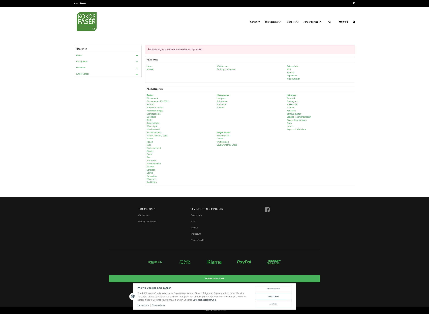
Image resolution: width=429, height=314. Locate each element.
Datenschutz (196, 215)
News (76, 3)
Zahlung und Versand (147, 221)
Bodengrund (292, 101)
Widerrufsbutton (214, 278)
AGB (193, 221)
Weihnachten (223, 141)
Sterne (150, 172)
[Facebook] (353, 3)
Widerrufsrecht (197, 240)
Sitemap (194, 227)
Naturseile (151, 160)
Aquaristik (291, 110)
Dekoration (152, 176)
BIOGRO (150, 104)
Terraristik (291, 98)
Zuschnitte (221, 104)
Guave (289, 123)
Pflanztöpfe (152, 126)
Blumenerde (152, 98)
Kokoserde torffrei (155, 107)
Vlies (149, 144)
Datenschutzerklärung (204, 299)
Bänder (150, 151)
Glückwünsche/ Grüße (227, 144)
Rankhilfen (152, 182)
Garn (149, 157)
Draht (149, 154)
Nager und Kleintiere (296, 129)
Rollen (150, 141)
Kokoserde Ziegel (155, 110)
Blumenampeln (154, 132)
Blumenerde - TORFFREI (158, 101)
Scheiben (151, 169)
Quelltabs (151, 116)
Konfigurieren (273, 296)
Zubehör (221, 107)
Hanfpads (221, 98)
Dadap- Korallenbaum (297, 120)
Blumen (150, 166)
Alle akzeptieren (273, 289)
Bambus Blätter (294, 113)
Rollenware (222, 101)
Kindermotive (223, 135)
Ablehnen (273, 304)
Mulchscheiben (154, 163)
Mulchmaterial (153, 129)
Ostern (220, 138)
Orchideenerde (154, 113)
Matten (150, 138)
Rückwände (292, 104)
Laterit (290, 126)
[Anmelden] (352, 22)
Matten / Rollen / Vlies (157, 135)
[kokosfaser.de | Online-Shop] (87, 21)
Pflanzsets (151, 179)
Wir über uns (143, 215)
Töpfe (149, 120)
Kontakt (83, 3)
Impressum (196, 233)
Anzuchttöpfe (153, 123)
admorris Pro (220, 310)
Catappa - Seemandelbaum (299, 116)
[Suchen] (329, 21)
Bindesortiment (154, 148)
